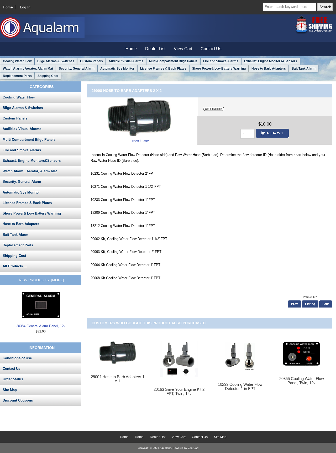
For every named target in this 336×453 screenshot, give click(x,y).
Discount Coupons (18, 400)
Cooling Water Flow (17, 61)
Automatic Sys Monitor (117, 68)
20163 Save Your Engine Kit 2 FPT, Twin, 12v (179, 391)
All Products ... (15, 266)
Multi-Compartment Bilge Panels (173, 61)
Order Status (13, 379)
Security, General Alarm (76, 68)
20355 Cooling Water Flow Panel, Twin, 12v (301, 381)
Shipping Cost (48, 76)
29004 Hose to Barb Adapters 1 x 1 (117, 379)
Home (8, 7)
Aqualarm (165, 447)
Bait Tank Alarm (304, 68)
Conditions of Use (17, 358)
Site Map (10, 390)
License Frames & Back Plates (163, 68)
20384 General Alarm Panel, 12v (40, 326)
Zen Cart (193, 447)
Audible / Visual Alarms (126, 61)
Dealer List (155, 48)
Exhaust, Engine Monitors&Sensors (270, 61)
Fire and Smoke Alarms (220, 61)
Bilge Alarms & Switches (55, 61)
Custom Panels (91, 61)
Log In (25, 7)
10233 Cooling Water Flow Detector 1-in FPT (240, 386)
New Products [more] (41, 280)
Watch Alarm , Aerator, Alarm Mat (28, 68)
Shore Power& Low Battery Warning (219, 68)
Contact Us (211, 48)
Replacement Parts (17, 76)
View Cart (183, 48)
